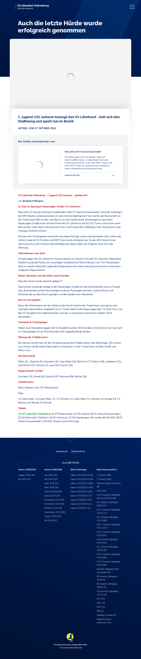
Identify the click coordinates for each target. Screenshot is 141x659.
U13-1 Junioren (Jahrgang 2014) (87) (108, 534)
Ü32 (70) (101, 598)
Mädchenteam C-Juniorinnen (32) (105, 621)
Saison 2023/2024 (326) (81, 479)
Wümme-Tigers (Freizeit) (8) (109, 485)
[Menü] (132, 7)
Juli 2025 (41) (50, 520)
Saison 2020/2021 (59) (81, 491)
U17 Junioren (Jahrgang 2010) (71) (107, 504)
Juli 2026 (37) (24, 479)
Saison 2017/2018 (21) (81, 504)
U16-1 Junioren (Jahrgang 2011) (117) (108, 526)
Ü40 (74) (101, 602)
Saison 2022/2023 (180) (81, 483)
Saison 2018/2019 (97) (81, 499)
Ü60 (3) (100, 611)
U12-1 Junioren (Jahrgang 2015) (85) (108, 556)
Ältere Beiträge (78, 469)
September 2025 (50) (54, 512)
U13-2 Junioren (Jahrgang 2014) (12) (108, 511)
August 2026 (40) (26, 475)
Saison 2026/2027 (27, 469)
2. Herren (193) (104, 479)
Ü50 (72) (101, 607)
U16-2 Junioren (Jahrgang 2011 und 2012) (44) (108, 496)
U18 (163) (101, 490)
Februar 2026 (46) (53, 491)
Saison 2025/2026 (53, 469)
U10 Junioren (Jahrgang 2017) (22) (107, 593)
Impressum (62, 451)
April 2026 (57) (51, 483)
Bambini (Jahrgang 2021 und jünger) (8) (108, 571)
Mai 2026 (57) (51, 479)
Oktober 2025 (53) (53, 508)
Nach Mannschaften (107, 469)
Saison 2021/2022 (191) (81, 487)
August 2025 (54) (52, 516)
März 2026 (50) (51, 487)
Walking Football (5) (106, 615)
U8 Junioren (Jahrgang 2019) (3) (107, 578)
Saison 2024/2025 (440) (81, 475)
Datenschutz (78, 451)
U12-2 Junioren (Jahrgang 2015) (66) (108, 563)
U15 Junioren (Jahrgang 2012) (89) (107, 519)
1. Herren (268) (104, 475)
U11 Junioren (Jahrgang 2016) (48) (107, 548)
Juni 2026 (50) (51, 475)
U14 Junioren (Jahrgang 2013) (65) (107, 541)
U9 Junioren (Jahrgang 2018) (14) (107, 585)
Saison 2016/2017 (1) (80, 508)
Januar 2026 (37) (52, 495)
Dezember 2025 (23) (54, 499)
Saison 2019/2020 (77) (81, 495)
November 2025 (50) (54, 504)
